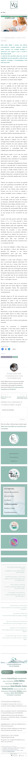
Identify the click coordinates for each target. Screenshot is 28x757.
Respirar (19, 691)
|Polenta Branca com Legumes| (6, 396)
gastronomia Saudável (5, 686)
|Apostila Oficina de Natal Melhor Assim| (22, 396)
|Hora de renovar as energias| (16, 621)
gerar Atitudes (15, 686)
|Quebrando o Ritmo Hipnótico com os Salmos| (13, 725)
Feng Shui (20, 683)
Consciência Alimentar (10, 681)
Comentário (22, 419)
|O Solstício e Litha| (9, 747)
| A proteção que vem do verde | (16, 636)
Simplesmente (14, 453)
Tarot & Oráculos (9, 496)
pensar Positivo (21, 688)
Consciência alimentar (10, 512)
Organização (15, 688)
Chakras (4, 681)
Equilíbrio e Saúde (7, 357)
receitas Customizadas (5, 691)
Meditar (24, 686)
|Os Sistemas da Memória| (18, 605)
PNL (25, 688)
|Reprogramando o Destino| (15, 577)
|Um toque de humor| (18, 585)
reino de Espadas (13, 691)
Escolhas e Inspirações (10, 504)
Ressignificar (24, 691)
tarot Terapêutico (10, 694)
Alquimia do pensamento (11, 492)
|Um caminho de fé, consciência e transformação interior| (14, 712)
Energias (16, 683)
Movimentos (14, 457)
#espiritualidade (4, 678)
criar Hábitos (19, 681)
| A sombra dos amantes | (16, 593)
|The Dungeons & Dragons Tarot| (16, 568)
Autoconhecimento (22, 678)
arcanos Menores (12, 678)
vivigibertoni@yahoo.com (14, 664)
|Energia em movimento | (18, 628)
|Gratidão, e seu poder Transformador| (9, 736)
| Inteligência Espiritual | (11, 702)
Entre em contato (20, 672)
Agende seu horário (7, 672)
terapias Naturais (17, 694)
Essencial (14, 461)
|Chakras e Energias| (20, 613)
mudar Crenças (7, 688)
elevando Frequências (9, 683)
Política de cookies (11, 751)
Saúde (15, 357)
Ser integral (7, 500)
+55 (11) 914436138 (14, 666)
